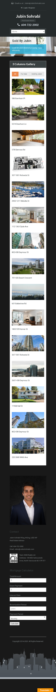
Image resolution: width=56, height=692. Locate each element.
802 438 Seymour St (20, 252)
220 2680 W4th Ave (20, 457)
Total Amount (15, 576)
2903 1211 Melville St (20, 201)
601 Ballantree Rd (19, 304)
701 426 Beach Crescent (22, 278)
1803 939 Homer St (20, 329)
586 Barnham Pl (18, 98)
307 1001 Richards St (20, 175)
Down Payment (16, 586)
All (15, 74)
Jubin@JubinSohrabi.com (35, 3)
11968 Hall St (17, 406)
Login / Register (29, 8)
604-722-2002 (30, 25)
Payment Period (16, 614)
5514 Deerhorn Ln (19, 124)
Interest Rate (15, 595)
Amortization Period (18, 605)
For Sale (24, 74)
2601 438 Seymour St (21, 380)
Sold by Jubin (37, 74)
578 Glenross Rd (18, 150)
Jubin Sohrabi (28, 16)
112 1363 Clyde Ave (20, 227)
